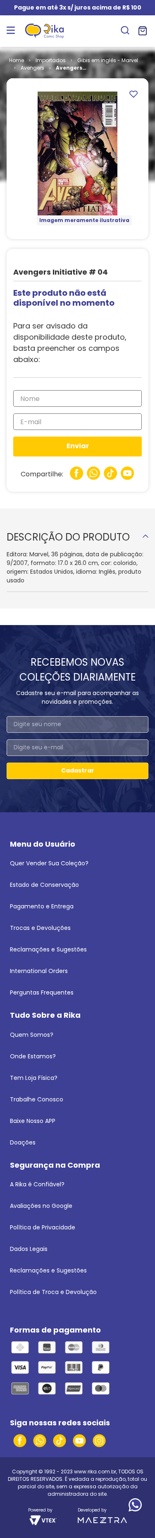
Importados (51, 60)
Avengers (32, 67)
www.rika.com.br (95, 1471)
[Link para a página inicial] (16, 60)
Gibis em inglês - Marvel (107, 60)
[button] (125, 31)
